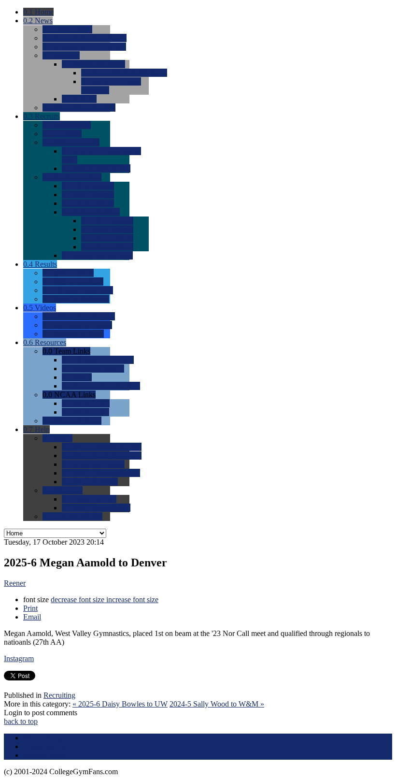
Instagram (19, 658)
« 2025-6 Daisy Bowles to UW (120, 704)
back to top (21, 721)
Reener (15, 583)
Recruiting (59, 695)
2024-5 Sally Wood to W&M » (217, 704)
